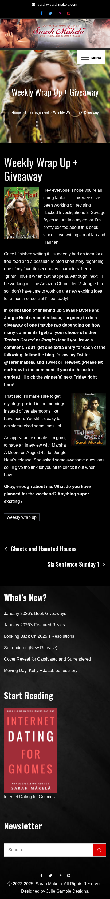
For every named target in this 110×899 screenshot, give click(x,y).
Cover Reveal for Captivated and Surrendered (47, 659)
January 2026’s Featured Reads (34, 625)
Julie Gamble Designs (67, 891)
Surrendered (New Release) (30, 647)
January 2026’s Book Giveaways (35, 613)
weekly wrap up (22, 517)
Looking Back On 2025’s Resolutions (39, 636)
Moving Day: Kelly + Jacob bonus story (40, 670)
